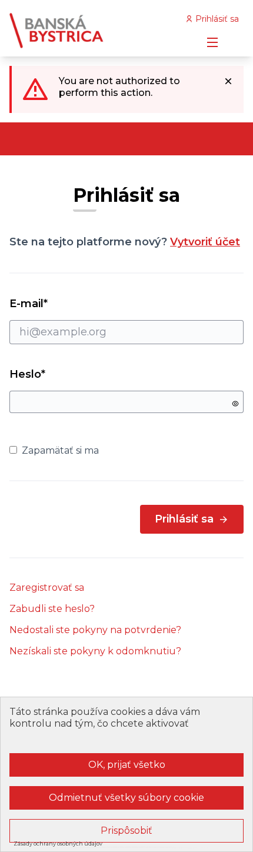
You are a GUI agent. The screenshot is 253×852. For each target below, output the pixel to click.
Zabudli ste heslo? (52, 608)
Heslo (27, 374)
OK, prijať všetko (126, 764)
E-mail (49, 303)
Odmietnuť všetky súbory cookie (126, 797)
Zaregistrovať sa (46, 587)
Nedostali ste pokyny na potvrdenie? (95, 629)
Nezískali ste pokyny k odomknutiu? (95, 651)
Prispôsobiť (126, 830)
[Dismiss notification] (228, 81)
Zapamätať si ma (60, 450)
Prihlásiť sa (184, 518)
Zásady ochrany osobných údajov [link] (58, 843)
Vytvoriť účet (205, 241)
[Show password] (235, 403)
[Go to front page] (96, 30)
